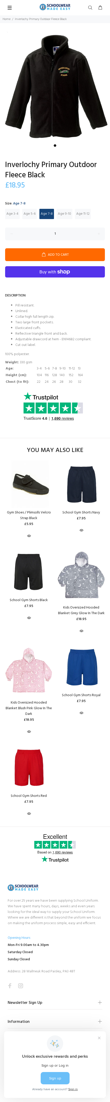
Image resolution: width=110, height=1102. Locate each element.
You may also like (55, 451)
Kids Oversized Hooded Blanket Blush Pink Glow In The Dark (29, 708)
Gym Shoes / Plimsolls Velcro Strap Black (29, 515)
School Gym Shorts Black (29, 600)
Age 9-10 (64, 214)
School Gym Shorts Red (29, 796)
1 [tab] (55, 145)
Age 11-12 (83, 214)
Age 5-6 (30, 214)
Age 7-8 (47, 214)
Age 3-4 (12, 214)
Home (6, 19)
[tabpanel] (55, 87)
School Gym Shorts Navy (81, 513)
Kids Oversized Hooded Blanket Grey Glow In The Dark (81, 610)
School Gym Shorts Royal (81, 695)
